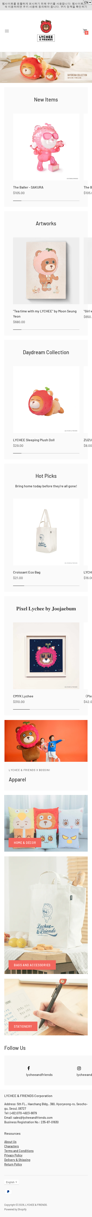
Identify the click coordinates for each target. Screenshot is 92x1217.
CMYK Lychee (23, 696)
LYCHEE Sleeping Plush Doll (34, 440)
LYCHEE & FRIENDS (36, 1204)
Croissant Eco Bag (26, 572)
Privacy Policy (13, 1155)
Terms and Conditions (19, 1151)
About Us (10, 1142)
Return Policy (13, 1164)
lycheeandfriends (39, 1074)
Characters (11, 1146)
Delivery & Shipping (17, 1160)
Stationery (23, 1026)
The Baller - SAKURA (28, 187)
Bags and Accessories (32, 965)
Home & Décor (25, 843)
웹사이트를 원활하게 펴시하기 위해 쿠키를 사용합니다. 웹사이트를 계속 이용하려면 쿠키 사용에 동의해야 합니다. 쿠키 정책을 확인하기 (46, 5)
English (10, 1182)
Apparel (17, 779)
